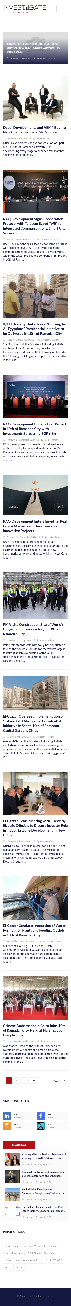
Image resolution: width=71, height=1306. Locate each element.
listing (8, 1260)
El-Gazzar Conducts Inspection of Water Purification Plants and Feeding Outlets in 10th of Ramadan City (34, 930)
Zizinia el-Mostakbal (34, 1246)
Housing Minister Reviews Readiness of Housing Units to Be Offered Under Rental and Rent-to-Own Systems (44, 1158)
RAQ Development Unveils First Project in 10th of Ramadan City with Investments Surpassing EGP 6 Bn (34, 429)
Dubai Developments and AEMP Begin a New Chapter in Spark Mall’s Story (34, 130)
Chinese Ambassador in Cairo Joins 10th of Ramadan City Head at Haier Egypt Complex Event (34, 1030)
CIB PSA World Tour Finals (41, 1253)
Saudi (53, 1246)
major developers (14, 1253)
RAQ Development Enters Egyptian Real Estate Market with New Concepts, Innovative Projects (35, 526)
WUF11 (19, 1267)
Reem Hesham (51, 239)
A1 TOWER (56, 1260)
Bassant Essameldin (47, 58)
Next (33, 1080)
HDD (7, 1267)
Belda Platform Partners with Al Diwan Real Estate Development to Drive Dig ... (33, 48)
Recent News (19, 1145)
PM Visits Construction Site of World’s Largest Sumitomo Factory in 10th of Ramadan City (33, 629)
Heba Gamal (45, 138)
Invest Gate (55, 941)
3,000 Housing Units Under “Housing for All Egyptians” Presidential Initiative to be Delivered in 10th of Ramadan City (34, 329)
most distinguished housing (30, 1260)
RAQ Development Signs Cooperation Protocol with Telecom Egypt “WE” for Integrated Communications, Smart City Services (34, 226)
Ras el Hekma (12, 1246)
